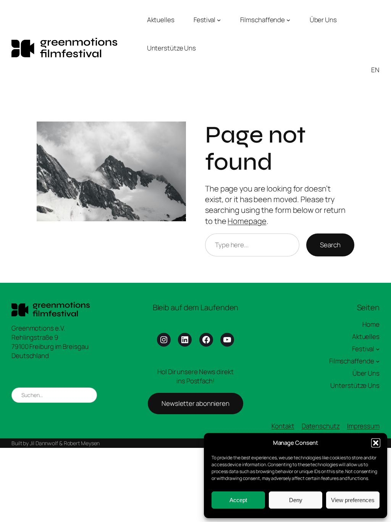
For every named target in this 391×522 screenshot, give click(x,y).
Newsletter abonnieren (195, 403)
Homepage (247, 221)
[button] (376, 443)
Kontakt (282, 425)
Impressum (363, 425)
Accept (238, 500)
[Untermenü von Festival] (219, 20)
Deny (295, 500)
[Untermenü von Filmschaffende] (288, 20)
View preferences (353, 500)
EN (375, 69)
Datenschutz (321, 425)
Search (330, 244)
